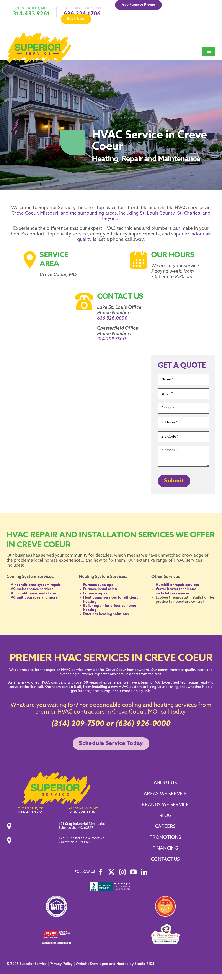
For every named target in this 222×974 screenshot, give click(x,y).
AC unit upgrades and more (34, 597)
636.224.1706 (82, 812)
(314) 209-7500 (77, 724)
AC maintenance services (32, 589)
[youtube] (133, 872)
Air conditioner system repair (35, 585)
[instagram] (122, 872)
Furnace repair (95, 593)
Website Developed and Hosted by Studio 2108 (115, 964)
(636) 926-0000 (143, 724)
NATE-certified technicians (176, 682)
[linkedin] (144, 872)
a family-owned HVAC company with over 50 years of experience (67, 682)
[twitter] (111, 872)
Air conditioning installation (35, 593)
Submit (174, 481)
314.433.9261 (31, 14)
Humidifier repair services (177, 585)
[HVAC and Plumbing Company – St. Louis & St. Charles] (39, 34)
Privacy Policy (61, 964)
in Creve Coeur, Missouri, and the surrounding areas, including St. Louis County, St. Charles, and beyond (111, 213)
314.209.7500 (111, 339)
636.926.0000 (112, 318)
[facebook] (100, 872)
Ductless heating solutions (106, 614)
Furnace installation (100, 589)
